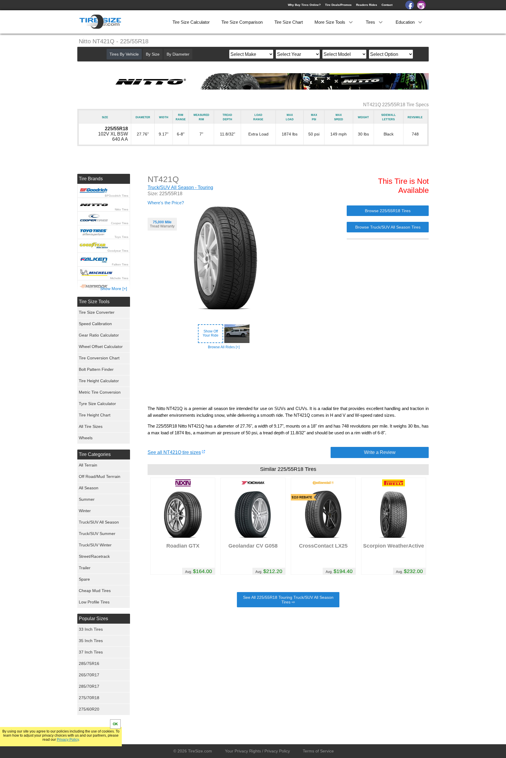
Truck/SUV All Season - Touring (180, 187)
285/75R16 (89, 663)
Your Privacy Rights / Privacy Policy (257, 751)
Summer (87, 499)
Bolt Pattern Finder (96, 369)
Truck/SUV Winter (95, 545)
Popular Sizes (93, 618)
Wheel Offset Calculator (101, 346)
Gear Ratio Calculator (99, 335)
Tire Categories (95, 454)
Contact (387, 4)
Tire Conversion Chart (99, 358)
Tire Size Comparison (242, 22)
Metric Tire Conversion (100, 392)
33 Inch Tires (91, 629)
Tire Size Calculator (191, 22)
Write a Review (380, 452)
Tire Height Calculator (99, 380)
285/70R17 (89, 686)
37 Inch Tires (91, 652)
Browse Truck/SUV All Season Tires (387, 227)
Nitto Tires (121, 209)
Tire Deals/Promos (338, 4)
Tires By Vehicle (124, 54)
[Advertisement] (288, 377)
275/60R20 (89, 709)
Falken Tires (120, 264)
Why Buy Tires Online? (304, 4)
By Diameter (178, 54)
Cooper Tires (119, 223)
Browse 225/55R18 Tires (388, 210)
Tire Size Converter (96, 312)
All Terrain (88, 465)
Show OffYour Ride (210, 333)
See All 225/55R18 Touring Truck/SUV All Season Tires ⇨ (288, 599)
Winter (85, 510)
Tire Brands (91, 178)
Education (406, 22)
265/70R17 (89, 675)
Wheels (86, 437)
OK (115, 724)
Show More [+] (113, 288)
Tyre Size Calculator (97, 403)
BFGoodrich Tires (116, 195)
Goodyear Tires (117, 250)
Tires (371, 22)
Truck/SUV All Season (99, 522)
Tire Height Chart (94, 415)
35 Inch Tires (91, 640)
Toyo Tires (121, 237)
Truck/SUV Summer (97, 533)
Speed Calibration (95, 323)
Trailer (84, 567)
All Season (88, 488)
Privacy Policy (68, 740)
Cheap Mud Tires (95, 590)
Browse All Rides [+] (224, 347)
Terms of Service (318, 751)
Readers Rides (366, 4)
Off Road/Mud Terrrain (99, 476)
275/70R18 (89, 697)
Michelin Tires (119, 278)
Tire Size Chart (288, 22)
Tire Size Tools (94, 301)
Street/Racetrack (94, 556)
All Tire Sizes (90, 426)
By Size (153, 54)
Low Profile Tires (94, 602)
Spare (84, 579)
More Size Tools (330, 22)
